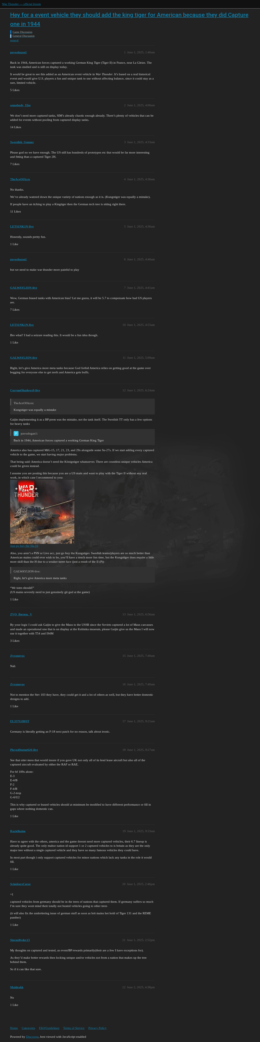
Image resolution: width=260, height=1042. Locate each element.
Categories (28, 1028)
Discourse (32, 1036)
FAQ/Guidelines (49, 1028)
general (14, 40)
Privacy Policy (97, 1028)
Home (14, 1028)
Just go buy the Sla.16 (24, 545)
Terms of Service (73, 1028)
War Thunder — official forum (21, 4)
